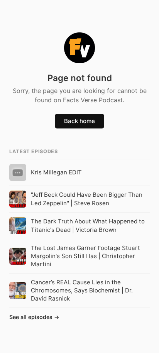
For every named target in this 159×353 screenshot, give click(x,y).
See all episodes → (34, 317)
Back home (79, 121)
